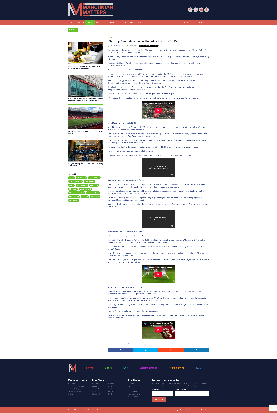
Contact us (201, 22)
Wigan (94, 391)
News (81, 22)
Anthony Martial (75, 181)
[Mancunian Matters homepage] (90, 9)
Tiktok (206, 9)
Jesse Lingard (82, 185)
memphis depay (93, 193)
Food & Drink (127, 22)
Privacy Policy (73, 389)
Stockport (96, 394)
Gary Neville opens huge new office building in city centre (85, 165)
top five (85, 196)
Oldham (111, 391)
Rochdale (111, 394)
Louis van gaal (85, 189)
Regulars (131, 386)
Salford (111, 383)
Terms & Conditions (75, 391)
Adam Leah (133, 46)
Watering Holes (134, 394)
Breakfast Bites (134, 389)
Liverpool (72, 189)
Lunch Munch (133, 391)
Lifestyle (131, 383)
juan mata (94, 185)
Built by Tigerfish (97, 410)
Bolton (94, 386)
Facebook (190, 9)
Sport (90, 22)
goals (71, 185)
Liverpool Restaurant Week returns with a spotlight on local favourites (85, 67)
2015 (71, 177)
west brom (95, 196)
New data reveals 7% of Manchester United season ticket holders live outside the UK (85, 100)
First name (156, 390)
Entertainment (110, 22)
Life (98, 22)
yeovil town (73, 200)
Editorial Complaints (76, 386)
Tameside (96, 389)
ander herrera (94, 177)
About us (188, 22)
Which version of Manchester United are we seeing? (85, 132)
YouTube (201, 9)
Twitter (195, 9)
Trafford (111, 389)
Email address (181, 390)
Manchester (96, 383)
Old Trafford (74, 196)
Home (72, 22)
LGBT (139, 22)
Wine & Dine (133, 396)
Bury (110, 386)
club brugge (89, 181)
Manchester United (76, 193)
